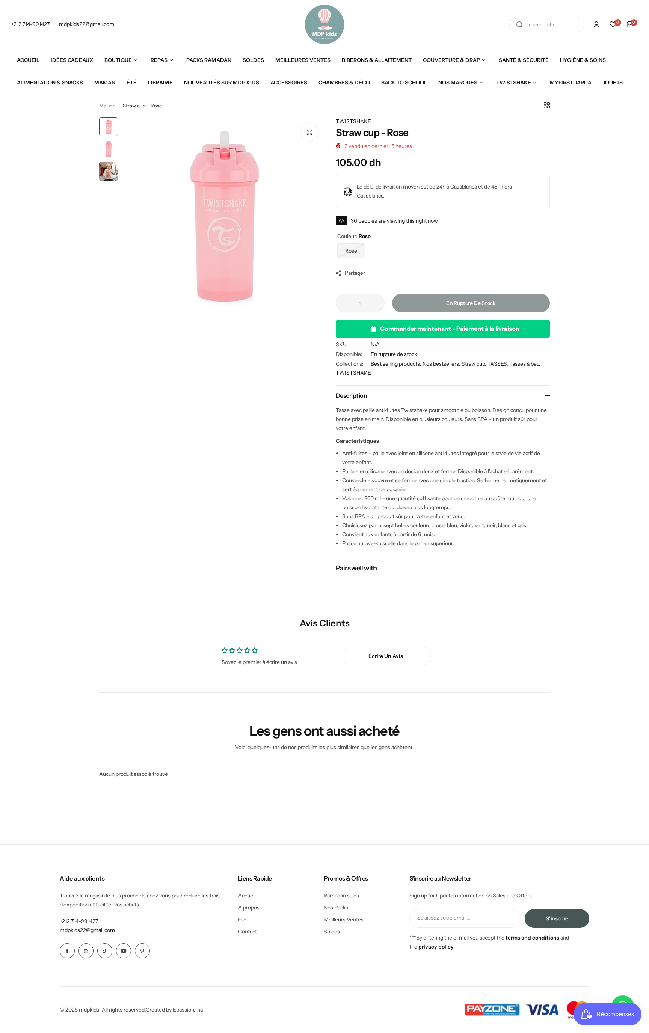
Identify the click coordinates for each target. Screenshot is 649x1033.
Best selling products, (397, 363)
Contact (247, 931)
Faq (242, 919)
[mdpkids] (324, 24)
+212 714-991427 (79, 921)
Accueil (246, 895)
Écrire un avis (385, 656)
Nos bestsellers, (442, 363)
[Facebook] (67, 950)
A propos (249, 907)
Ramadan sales (341, 895)
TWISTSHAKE (353, 121)
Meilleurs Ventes (344, 919)
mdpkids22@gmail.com (87, 930)
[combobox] (546, 24)
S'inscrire (557, 918)
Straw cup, (475, 363)
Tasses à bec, (524, 363)
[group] (223, 218)
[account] (596, 24)
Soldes (332, 931)
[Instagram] (86, 950)
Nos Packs (336, 907)
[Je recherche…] (519, 24)
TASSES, (498, 363)
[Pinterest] (142, 950)
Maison (107, 106)
